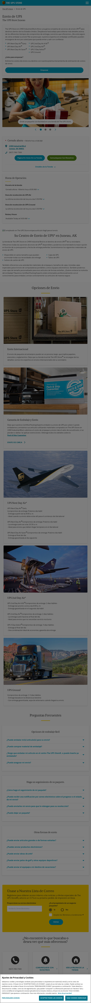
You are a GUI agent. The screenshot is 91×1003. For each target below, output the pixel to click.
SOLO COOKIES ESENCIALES (76, 998)
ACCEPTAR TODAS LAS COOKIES (51, 998)
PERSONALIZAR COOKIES (11, 998)
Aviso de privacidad (65, 993)
